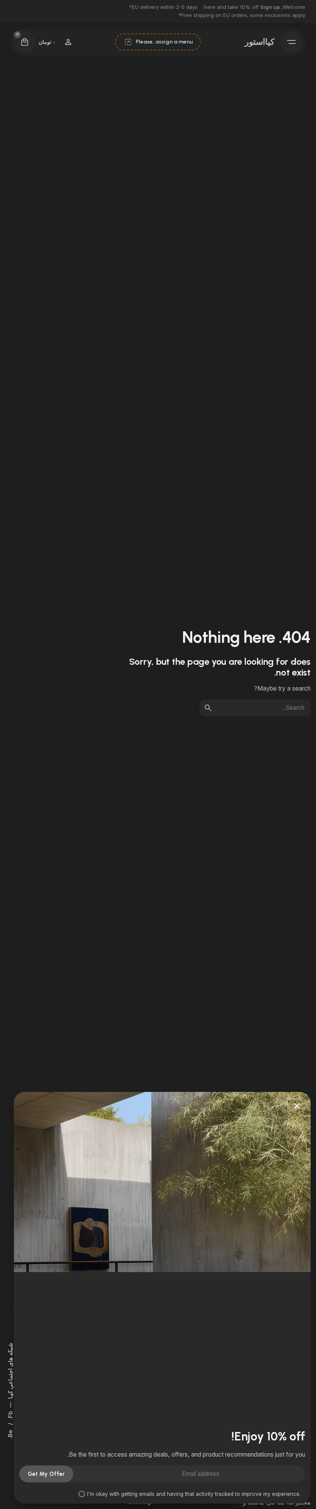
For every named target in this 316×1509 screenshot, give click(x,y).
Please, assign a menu (164, 41)
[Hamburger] (291, 42)
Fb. (10, 1416)
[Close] (296, 1106)
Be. (10, 1434)
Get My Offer (46, 1473)
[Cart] (24, 42)
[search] (208, 707)
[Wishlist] (68, 42)
